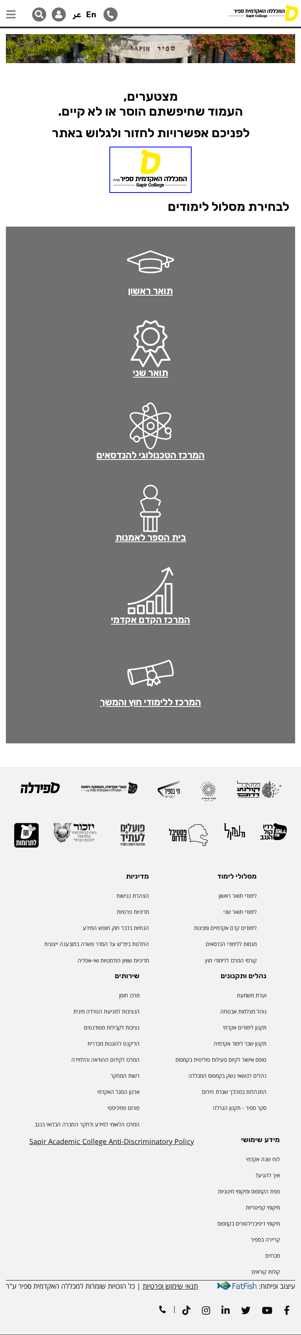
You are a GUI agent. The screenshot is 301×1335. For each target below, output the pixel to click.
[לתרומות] (26, 839)
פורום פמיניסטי (123, 1108)
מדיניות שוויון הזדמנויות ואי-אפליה (113, 960)
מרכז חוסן (129, 995)
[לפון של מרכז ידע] (110, 15)
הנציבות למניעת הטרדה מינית (106, 1011)
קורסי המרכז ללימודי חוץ (231, 960)
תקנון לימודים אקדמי (245, 1027)
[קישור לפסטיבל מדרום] (188, 838)
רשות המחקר (125, 1075)
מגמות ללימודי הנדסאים (231, 944)
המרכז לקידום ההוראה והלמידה (105, 1059)
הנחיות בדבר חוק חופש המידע (116, 928)
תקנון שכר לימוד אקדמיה (240, 1043)
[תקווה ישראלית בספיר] (208, 794)
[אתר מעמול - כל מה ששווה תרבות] (234, 835)
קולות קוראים (266, 1271)
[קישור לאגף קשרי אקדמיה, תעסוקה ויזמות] (109, 791)
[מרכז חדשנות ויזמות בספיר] (169, 792)
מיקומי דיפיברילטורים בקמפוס (249, 1223)
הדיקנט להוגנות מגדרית (113, 1043)
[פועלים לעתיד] (132, 838)
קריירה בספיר (265, 1239)
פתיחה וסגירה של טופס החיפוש (39, 14)
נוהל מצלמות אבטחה (243, 1011)
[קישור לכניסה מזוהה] (59, 14)
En (91, 14)
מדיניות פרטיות (133, 911)
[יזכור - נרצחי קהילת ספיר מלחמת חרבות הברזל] (75, 836)
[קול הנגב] (273, 835)
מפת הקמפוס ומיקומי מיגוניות (248, 1191)
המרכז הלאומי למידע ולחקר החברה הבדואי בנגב (87, 1124)
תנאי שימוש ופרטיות (170, 1286)
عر (77, 14)
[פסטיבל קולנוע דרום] (259, 793)
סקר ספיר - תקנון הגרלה (240, 1108)
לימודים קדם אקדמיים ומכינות (225, 928)
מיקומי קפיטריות (263, 1207)
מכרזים (272, 1255)
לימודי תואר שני (240, 911)
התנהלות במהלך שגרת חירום (234, 1091)
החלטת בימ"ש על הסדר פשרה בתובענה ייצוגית (96, 944)
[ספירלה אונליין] (40, 791)
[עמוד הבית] (263, 13)
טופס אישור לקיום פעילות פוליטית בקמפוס (221, 1059)
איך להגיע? (268, 1175)
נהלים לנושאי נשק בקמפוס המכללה (228, 1075)
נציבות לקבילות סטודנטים (112, 1027)
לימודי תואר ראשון (238, 895)
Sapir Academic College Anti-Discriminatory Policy (111, 1141)
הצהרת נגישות (132, 895)
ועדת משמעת (252, 995)
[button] (11, 10)
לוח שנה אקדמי (263, 1159)
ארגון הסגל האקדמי (118, 1091)
